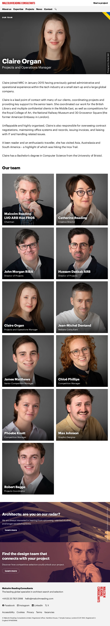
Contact (48, 9)
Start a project (100, 3)
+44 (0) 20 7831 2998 (12, 598)
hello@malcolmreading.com (39, 598)
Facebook (9, 605)
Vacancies (49, 612)
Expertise (18, 9)
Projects (29, 9)
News (39, 9)
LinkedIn (38, 605)
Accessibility (8, 612)
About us (6, 9)
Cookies (21, 612)
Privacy (30, 612)
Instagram (24, 605)
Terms (39, 612)
